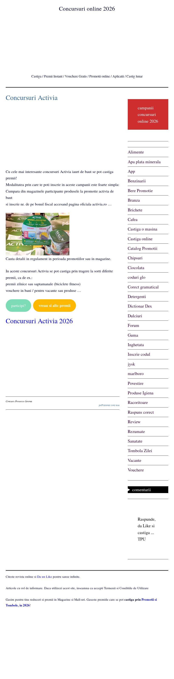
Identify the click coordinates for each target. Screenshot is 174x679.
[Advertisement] (87, 42)
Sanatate (135, 441)
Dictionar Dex (140, 306)
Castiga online (140, 239)
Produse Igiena (140, 393)
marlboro (136, 373)
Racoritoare (138, 402)
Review (134, 422)
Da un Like (44, 576)
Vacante (134, 460)
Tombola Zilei (140, 450)
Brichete (135, 210)
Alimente (136, 152)
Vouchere (136, 470)
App (131, 171)
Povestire (135, 383)
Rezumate (136, 431)
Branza (134, 200)
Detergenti (137, 296)
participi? (18, 305)
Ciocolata (136, 267)
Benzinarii (137, 181)
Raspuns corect (141, 412)
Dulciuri (135, 316)
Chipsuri (135, 258)
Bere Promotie (140, 190)
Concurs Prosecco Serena (19, 401)
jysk (131, 364)
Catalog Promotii (142, 248)
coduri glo (136, 277)
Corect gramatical (143, 287)
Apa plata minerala (144, 161)
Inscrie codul (139, 354)
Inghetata (136, 344)
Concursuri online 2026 (87, 8)
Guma (133, 335)
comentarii (141, 489)
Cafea (133, 219)
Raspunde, (147, 519)
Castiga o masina (142, 229)
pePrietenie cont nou (109, 405)
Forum (133, 325)
